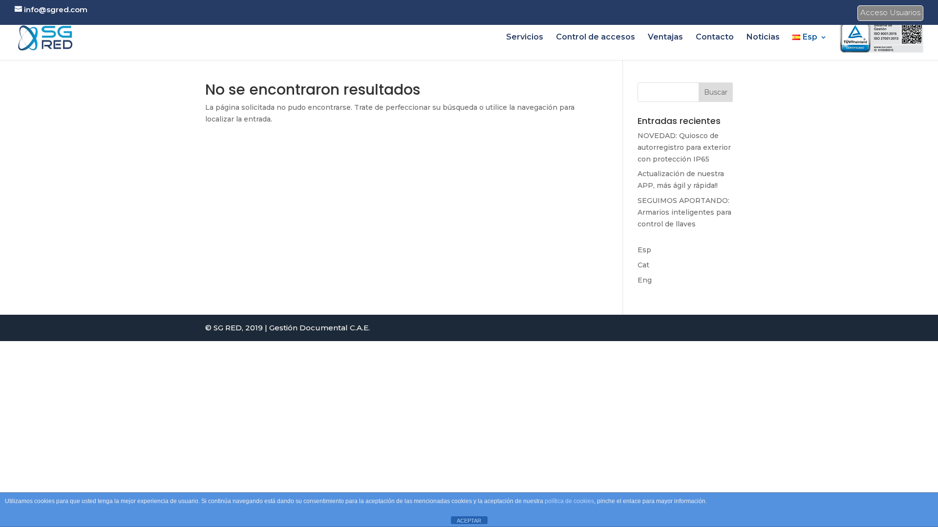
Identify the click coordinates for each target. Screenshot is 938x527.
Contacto (715, 37)
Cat (643, 265)
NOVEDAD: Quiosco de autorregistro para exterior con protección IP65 (684, 147)
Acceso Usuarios (890, 14)
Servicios (524, 37)
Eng (645, 280)
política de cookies (569, 501)
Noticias (763, 37)
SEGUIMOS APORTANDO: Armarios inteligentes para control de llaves (684, 212)
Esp (644, 249)
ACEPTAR (469, 521)
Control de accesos (595, 37)
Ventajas (665, 37)
